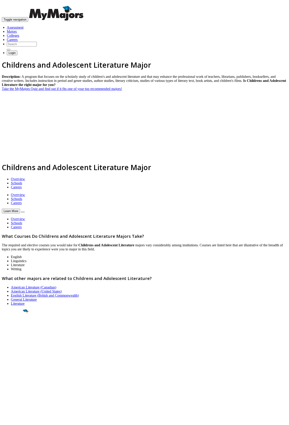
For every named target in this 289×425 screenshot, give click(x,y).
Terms (6, 419)
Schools (16, 183)
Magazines (9, 384)
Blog (5, 392)
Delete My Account (16, 388)
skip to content (278, 3)
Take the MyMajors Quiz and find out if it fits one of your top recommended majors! (62, 89)
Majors (12, 31)
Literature (18, 303)
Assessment (15, 27)
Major (12, 326)
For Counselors (13, 376)
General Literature (24, 299)
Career (13, 346)
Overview (18, 179)
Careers (12, 40)
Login (12, 53)
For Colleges (11, 380)
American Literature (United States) (36, 291)
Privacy (18, 419)
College (14, 336)
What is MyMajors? (16, 372)
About (7, 362)
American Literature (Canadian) (33, 287)
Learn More (11, 211)
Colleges (13, 35)
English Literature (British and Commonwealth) (45, 295)
